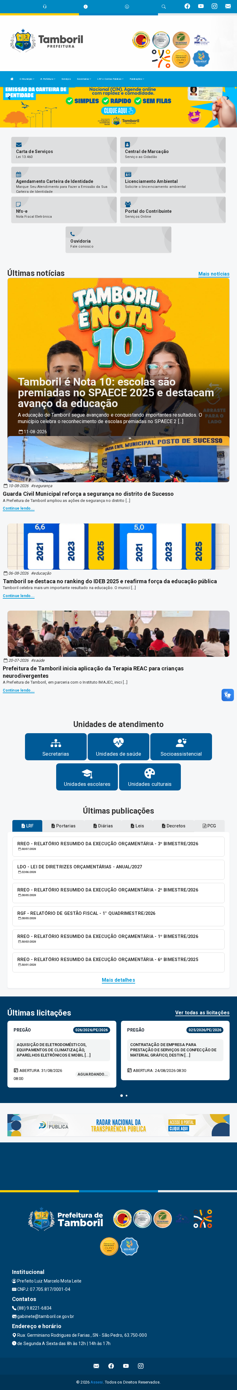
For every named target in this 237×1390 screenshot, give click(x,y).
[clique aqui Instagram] (140, 1366)
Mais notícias (214, 274)
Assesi (96, 1382)
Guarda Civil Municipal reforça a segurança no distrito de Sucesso (88, 494)
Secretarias (83, 79)
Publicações (136, 79)
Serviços (66, 79)
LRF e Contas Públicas (109, 79)
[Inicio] (12, 79)
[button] (121, 1095)
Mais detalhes (118, 980)
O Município (26, 79)
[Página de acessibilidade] (127, 6)
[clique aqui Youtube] (126, 1366)
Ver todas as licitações (202, 1013)
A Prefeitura (46, 79)
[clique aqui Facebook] (111, 1366)
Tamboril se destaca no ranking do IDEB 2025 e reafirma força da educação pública (110, 581)
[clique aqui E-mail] (96, 1366)
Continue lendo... (19, 508)
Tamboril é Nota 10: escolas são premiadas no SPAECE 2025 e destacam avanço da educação (116, 393)
